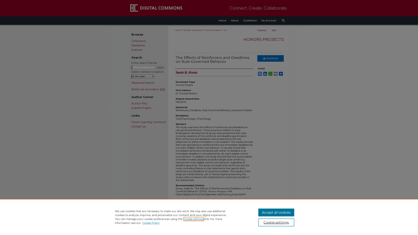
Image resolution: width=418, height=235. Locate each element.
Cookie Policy (151, 223)
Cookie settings (194, 219)
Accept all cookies (276, 212)
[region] (209, 217)
